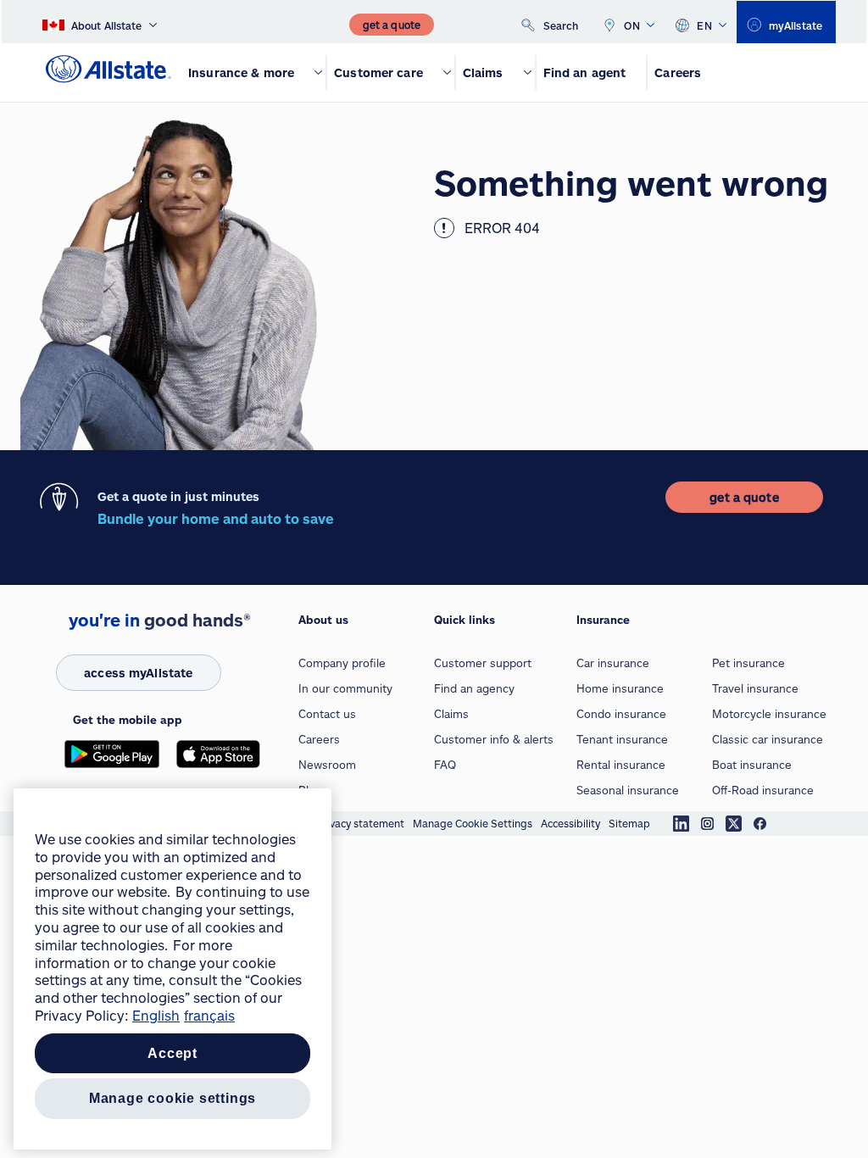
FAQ (445, 764)
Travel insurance (755, 688)
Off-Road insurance (763, 790)
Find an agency (474, 688)
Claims (451, 714)
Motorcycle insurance (769, 714)
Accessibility (570, 823)
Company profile (342, 663)
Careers (319, 739)
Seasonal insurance (627, 790)
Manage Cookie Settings (472, 823)
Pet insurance (748, 663)
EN (704, 25)
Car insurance (612, 663)
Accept (172, 1053)
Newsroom (327, 764)
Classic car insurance (767, 739)
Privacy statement (360, 823)
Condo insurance (621, 714)
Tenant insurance (622, 739)
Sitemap (629, 823)
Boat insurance (752, 764)
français (209, 1015)
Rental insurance (620, 764)
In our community (345, 688)
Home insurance (620, 688)
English (156, 1015)
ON (632, 25)
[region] (172, 969)
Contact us (327, 714)
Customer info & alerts (494, 739)
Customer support (482, 663)
